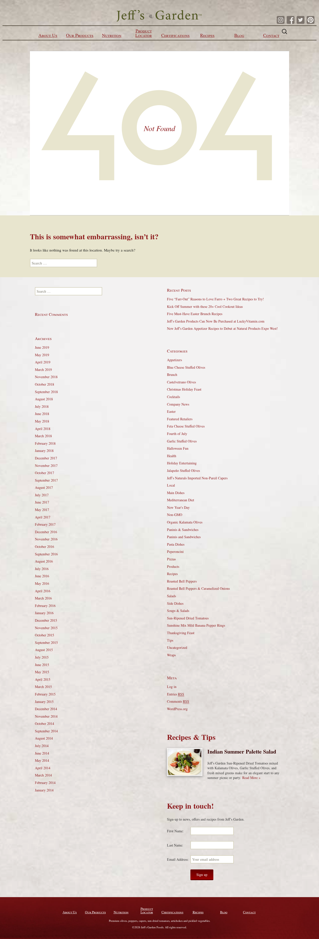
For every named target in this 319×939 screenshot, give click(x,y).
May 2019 (42, 354)
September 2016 (46, 554)
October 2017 (44, 472)
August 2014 (44, 738)
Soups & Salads (178, 610)
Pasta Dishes (175, 544)
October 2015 (44, 635)
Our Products (79, 35)
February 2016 (45, 605)
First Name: (175, 831)
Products (173, 566)
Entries (175, 694)
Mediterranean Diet (180, 500)
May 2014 (42, 760)
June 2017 (42, 502)
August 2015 (44, 649)
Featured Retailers (179, 419)
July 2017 (42, 495)
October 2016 (44, 546)
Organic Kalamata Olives (184, 522)
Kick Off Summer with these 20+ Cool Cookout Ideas (205, 306)
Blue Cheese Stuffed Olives (186, 367)
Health (171, 455)
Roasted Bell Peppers (182, 581)
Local (171, 485)
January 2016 (44, 612)
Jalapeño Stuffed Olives (183, 470)
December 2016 (46, 531)
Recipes (207, 35)
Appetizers (174, 359)
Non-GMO (174, 514)
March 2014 (43, 775)
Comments (178, 701)
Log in (171, 686)
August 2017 (44, 487)
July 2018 (42, 406)
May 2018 (42, 421)
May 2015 (42, 672)
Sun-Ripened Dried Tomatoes (188, 618)
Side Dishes (175, 603)
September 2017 (46, 480)
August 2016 (44, 561)
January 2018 (44, 450)
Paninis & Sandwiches (182, 529)
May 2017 (42, 509)
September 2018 (46, 391)
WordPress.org (177, 708)
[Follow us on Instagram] (281, 20)
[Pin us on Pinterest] (311, 20)
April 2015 (42, 679)
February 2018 (45, 443)
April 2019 (42, 362)
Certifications (175, 35)
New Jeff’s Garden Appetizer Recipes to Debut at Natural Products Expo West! (222, 328)
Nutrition (111, 35)
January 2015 (44, 701)
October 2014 (44, 723)
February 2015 (45, 694)
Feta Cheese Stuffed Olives (186, 426)
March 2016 (43, 598)
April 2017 (42, 517)
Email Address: (178, 859)
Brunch (172, 374)
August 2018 (44, 399)
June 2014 (42, 753)
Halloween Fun (177, 448)
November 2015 (46, 627)
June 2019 (42, 347)
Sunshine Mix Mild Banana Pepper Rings (196, 625)
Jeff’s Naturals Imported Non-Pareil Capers (197, 478)
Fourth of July (177, 433)
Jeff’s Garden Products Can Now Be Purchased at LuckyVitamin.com (215, 321)
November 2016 (46, 539)
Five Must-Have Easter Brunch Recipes (194, 313)
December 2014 (46, 708)
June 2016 (42, 576)
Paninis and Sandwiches (184, 536)
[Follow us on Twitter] (301, 20)
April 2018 (42, 428)
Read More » (251, 777)
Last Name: (175, 845)
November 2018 (46, 376)
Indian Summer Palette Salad (241, 751)
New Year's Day (178, 507)
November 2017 (46, 465)
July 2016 (42, 568)
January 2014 (44, 790)
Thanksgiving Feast (180, 632)
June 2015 (42, 664)
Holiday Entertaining (182, 463)
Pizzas (171, 559)
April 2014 (42, 768)
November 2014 (46, 716)
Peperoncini (175, 551)
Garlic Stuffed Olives (182, 441)
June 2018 (42, 413)
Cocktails (173, 396)
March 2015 (43, 686)
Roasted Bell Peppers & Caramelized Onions (198, 588)
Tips (170, 640)
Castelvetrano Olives (181, 382)
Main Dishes (175, 492)
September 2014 (46, 731)
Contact (271, 35)
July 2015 (42, 657)
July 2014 (42, 745)
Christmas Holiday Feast (184, 389)
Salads (171, 596)
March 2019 (43, 369)
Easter (171, 411)
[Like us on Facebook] (291, 20)
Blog (239, 35)
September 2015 (46, 642)
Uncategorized (177, 647)
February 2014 (45, 782)
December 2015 (46, 620)
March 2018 (43, 435)
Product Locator (143, 33)
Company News (178, 404)
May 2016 (42, 583)
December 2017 (46, 458)
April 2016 (42, 591)
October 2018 (44, 384)
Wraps (171, 655)
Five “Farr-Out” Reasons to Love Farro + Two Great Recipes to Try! (215, 299)
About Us (47, 35)
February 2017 (45, 524)
